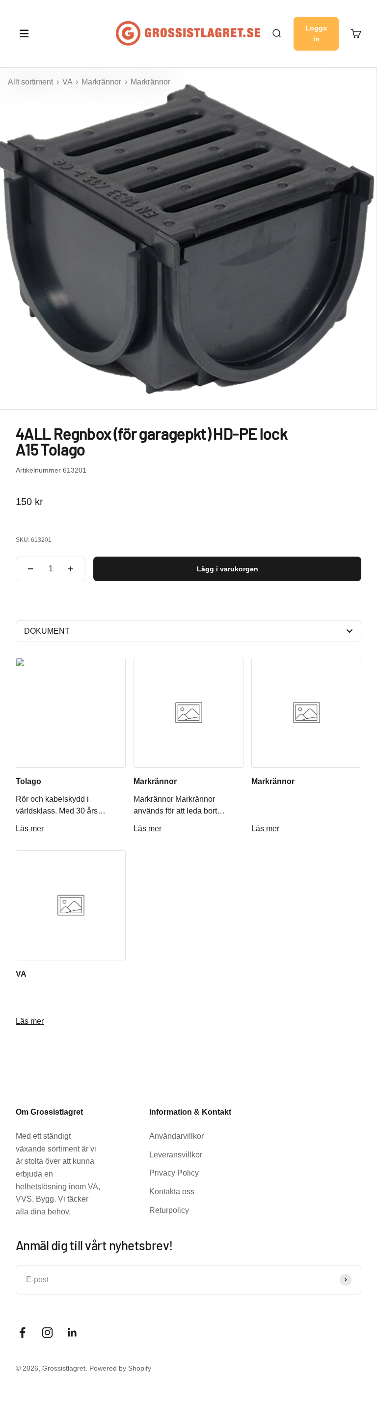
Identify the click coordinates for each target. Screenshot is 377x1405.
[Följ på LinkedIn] (72, 1332)
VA (68, 82)
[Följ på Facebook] (22, 1332)
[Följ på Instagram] (47, 1332)
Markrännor (102, 82)
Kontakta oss (171, 1191)
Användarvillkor (176, 1136)
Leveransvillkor (175, 1155)
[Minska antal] (30, 569)
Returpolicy (169, 1210)
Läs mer (30, 828)
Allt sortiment (31, 82)
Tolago (28, 781)
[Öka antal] (70, 569)
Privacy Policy (174, 1173)
